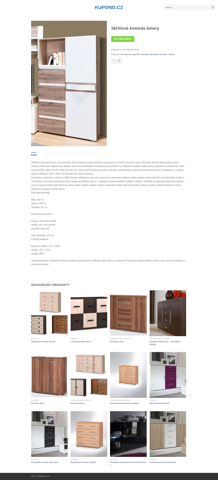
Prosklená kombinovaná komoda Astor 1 (128, 463)
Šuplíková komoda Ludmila (83, 462)
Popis (33, 155)
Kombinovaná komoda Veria (163, 462)
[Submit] (212, 7)
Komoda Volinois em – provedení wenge (165, 343)
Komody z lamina (166, 54)
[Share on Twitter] (119, 61)
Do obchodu (123, 39)
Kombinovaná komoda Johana (124, 403)
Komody (124, 54)
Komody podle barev (149, 54)
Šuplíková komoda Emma (43, 341)
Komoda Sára (37, 403)
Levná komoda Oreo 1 (81, 341)
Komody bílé (134, 54)
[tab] (33, 155)
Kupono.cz (109, 7)
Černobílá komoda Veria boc (44, 462)
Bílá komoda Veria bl (159, 403)
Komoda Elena (77, 403)
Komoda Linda (117, 341)
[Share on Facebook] (114, 61)
